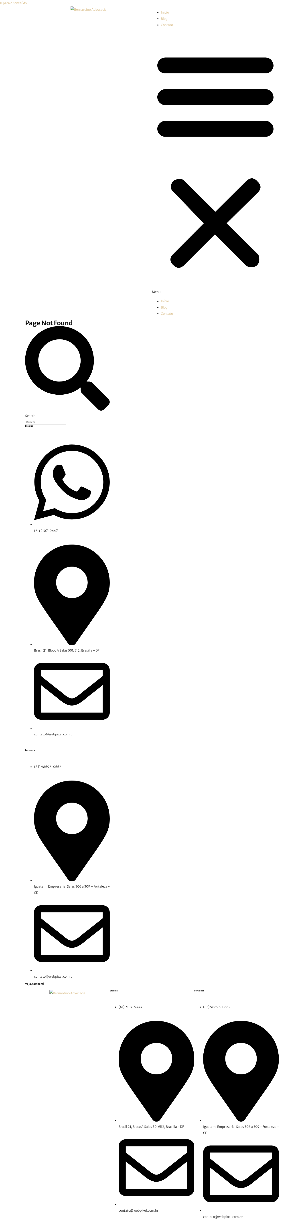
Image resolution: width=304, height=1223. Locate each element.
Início (165, 12)
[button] (215, 163)
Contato (167, 25)
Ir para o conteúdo (13, 3)
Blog (164, 19)
